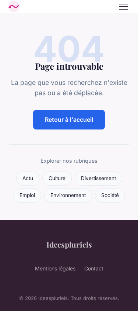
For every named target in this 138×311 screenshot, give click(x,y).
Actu (27, 178)
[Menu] (123, 7)
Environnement (68, 195)
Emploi (27, 195)
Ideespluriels (69, 244)
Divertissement (98, 178)
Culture (57, 178)
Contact (93, 268)
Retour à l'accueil (69, 119)
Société (110, 195)
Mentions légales (55, 268)
